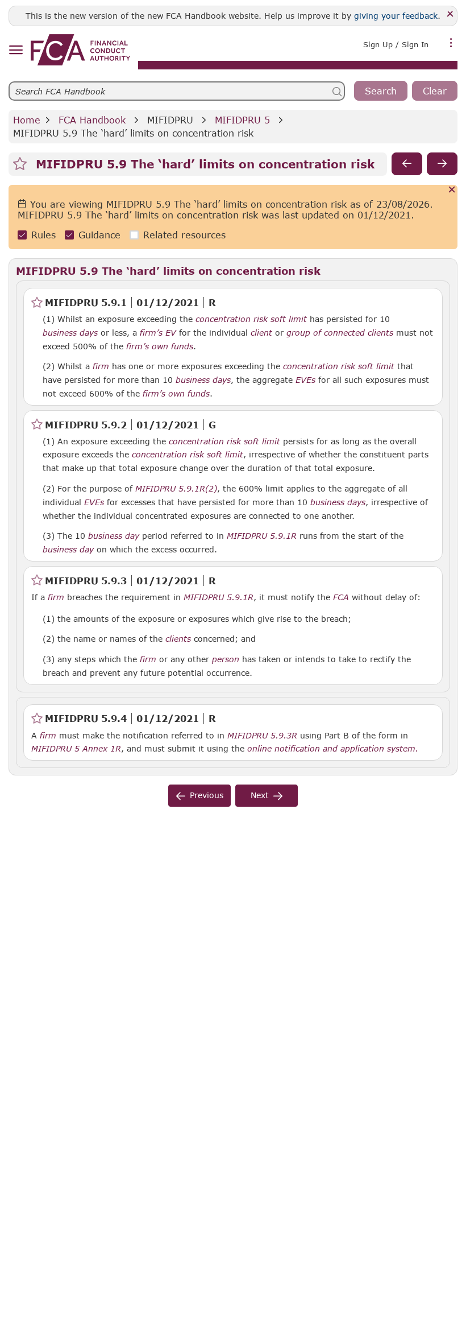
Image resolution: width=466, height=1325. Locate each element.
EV (170, 333)
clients (178, 639)
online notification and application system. (332, 749)
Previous (206, 795)
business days (70, 333)
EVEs (305, 380)
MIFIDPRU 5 (242, 119)
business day (113, 536)
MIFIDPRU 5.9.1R (262, 535)
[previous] (407, 163)
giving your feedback (396, 15)
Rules (43, 234)
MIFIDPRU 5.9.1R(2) (176, 488)
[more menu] (451, 43)
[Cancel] (452, 190)
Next (260, 795)
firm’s (151, 333)
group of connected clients (339, 333)
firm (101, 366)
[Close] (450, 14)
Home (26, 119)
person (225, 659)
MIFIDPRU (170, 119)
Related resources (184, 234)
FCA (341, 597)
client (261, 333)
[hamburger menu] (16, 50)
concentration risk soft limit (251, 319)
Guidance (99, 234)
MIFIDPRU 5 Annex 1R (76, 748)
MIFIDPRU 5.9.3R (262, 735)
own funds (172, 346)
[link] (80, 50)
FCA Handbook (92, 119)
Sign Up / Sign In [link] (395, 44)
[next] (442, 163)
